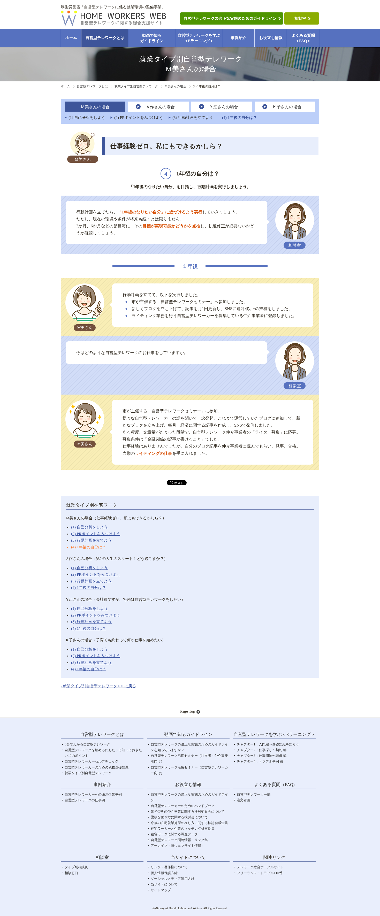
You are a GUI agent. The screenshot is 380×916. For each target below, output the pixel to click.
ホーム (71, 37)
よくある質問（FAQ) (274, 784)
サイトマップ (161, 890)
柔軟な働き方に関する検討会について (179, 817)
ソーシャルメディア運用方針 (172, 879)
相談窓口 (71, 873)
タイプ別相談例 (76, 867)
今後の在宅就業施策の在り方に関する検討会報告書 (189, 823)
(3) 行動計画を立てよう (91, 540)
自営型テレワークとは (105, 38)
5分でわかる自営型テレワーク (87, 744)
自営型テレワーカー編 (253, 794)
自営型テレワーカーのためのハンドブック (183, 806)
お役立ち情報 (271, 38)
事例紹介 (238, 38)
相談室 (102, 857)
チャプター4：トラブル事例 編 (260, 761)
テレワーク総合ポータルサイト (260, 867)
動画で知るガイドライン (151, 38)
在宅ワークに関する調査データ (174, 834)
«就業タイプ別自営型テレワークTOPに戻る (98, 686)
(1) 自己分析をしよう (89, 527)
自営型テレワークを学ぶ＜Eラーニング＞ (199, 38)
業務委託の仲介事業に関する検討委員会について (188, 811)
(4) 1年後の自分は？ (88, 547)
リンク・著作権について (169, 867)
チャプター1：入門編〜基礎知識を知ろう (268, 744)
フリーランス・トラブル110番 (260, 873)
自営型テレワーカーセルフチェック (91, 761)
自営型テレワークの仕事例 (85, 800)
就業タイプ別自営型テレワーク (136, 86)
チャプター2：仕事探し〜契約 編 (261, 750)
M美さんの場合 (175, 86)
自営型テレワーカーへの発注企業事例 (93, 794)
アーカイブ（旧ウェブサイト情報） (177, 846)
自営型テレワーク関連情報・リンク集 (179, 840)
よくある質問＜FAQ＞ (303, 38)
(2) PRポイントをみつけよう (95, 534)
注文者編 (243, 800)
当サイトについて (164, 884)
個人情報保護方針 (164, 873)
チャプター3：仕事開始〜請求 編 (261, 756)
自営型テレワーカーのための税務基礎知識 (96, 767)
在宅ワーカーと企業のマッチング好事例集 (183, 828)
